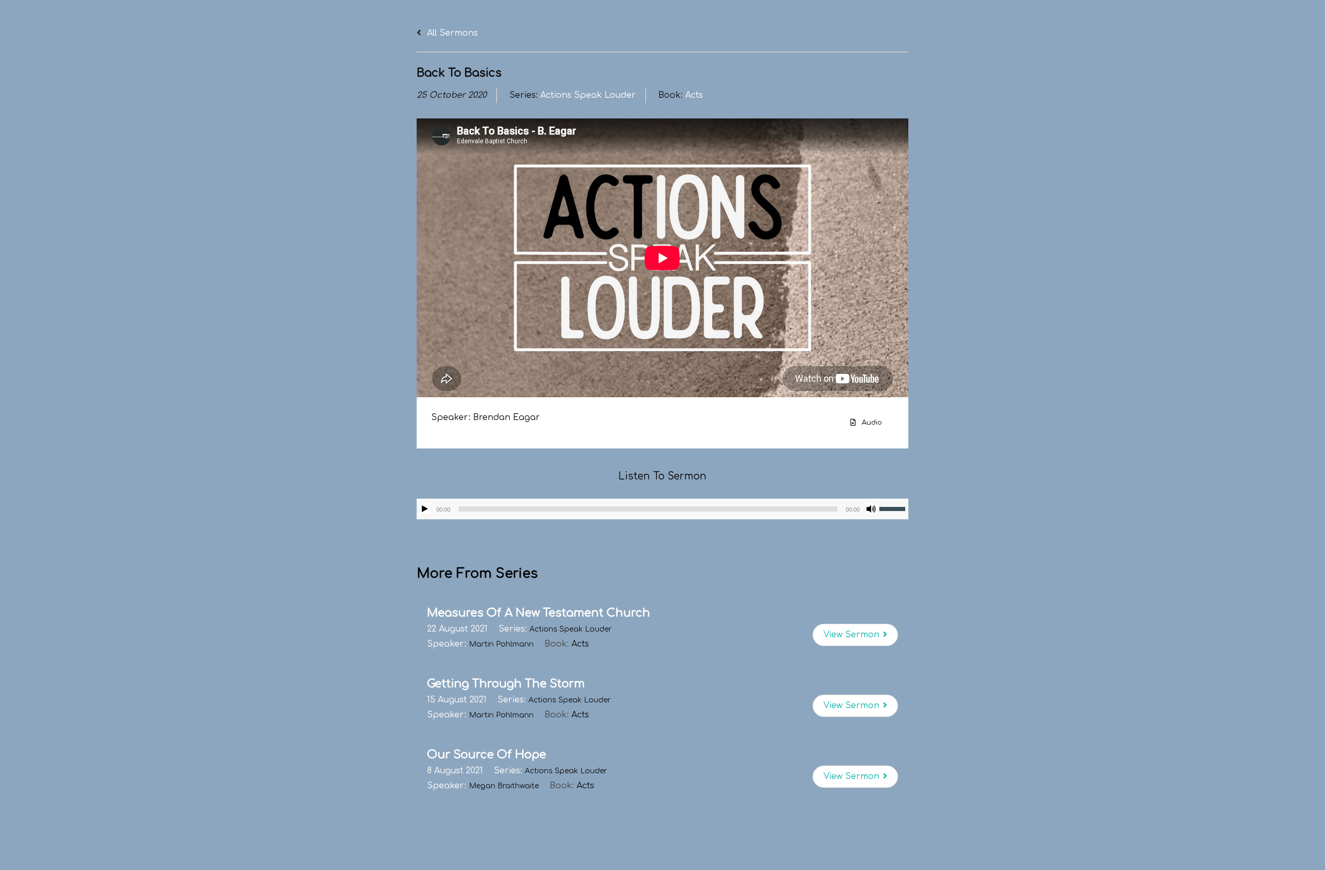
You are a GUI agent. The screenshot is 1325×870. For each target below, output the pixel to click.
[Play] (425, 509)
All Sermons (451, 33)
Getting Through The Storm (506, 684)
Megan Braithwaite (504, 786)
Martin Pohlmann (501, 644)
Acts (694, 95)
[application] (662, 509)
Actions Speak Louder (588, 95)
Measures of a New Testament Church (538, 613)
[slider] (893, 508)
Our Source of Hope (486, 754)
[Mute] (871, 509)
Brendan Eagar (506, 417)
